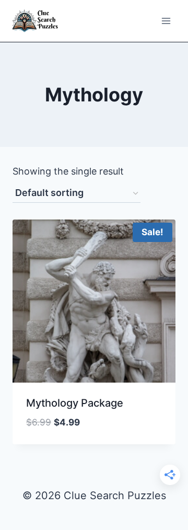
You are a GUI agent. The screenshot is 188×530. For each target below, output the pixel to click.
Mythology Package (74, 403)
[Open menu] (165, 21)
